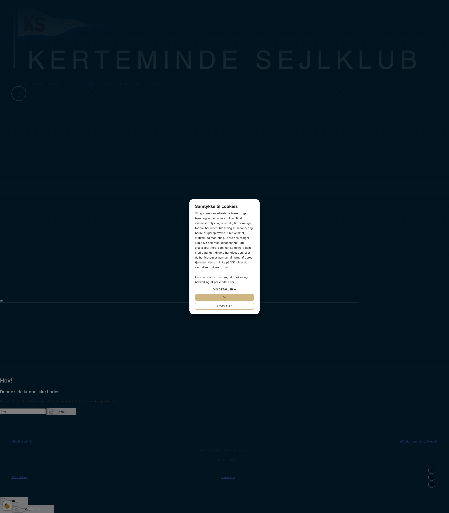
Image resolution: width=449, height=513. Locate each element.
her (232, 282)
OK (224, 297)
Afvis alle (224, 306)
